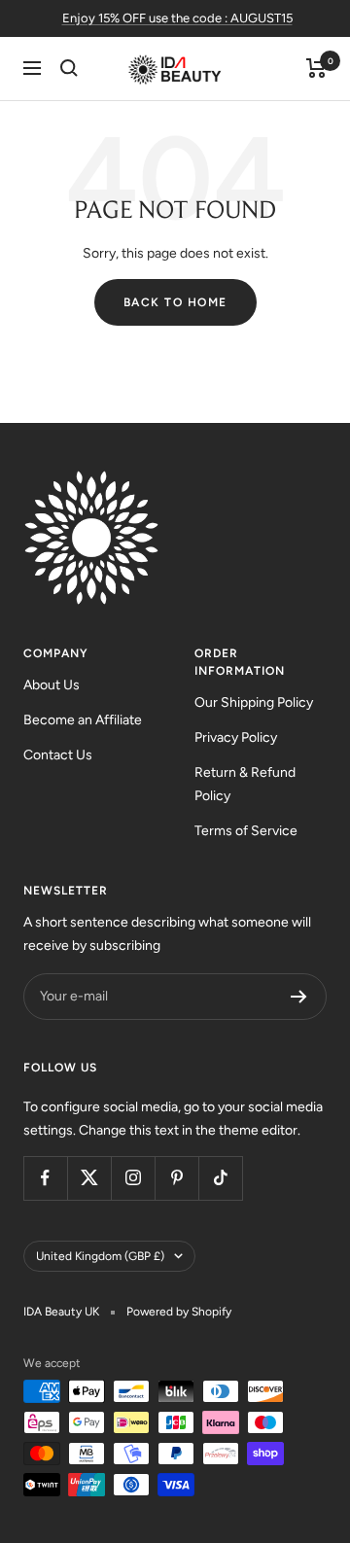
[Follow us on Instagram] (133, 1178)
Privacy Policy (235, 737)
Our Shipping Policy (253, 702)
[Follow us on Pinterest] (176, 1178)
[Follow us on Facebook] (45, 1178)
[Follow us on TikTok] (220, 1178)
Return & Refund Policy (245, 784)
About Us (51, 685)
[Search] (69, 68)
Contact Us (57, 755)
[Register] (299, 996)
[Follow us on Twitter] (89, 1178)
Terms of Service (246, 831)
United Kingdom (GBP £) (100, 1256)
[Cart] (316, 68)
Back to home (175, 302)
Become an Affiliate (82, 720)
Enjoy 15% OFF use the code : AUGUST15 (177, 18)
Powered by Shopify (178, 1311)
